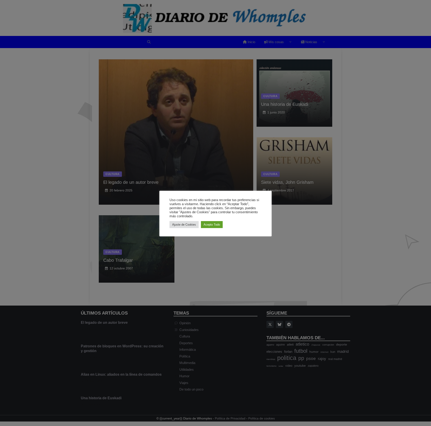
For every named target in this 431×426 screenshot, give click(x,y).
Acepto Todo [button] (212, 224)
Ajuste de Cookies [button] (184, 224)
